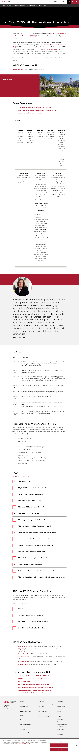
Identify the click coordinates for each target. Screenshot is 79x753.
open (69, 2)
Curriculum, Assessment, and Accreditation (25, 5)
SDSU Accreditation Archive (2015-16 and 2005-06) (34, 676)
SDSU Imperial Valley (42, 709)
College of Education (24, 706)
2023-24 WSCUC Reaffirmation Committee (33, 621)
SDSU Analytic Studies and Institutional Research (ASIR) (35, 687)
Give (63, 2)
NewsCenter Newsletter (62, 724)
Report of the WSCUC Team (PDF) (59, 91)
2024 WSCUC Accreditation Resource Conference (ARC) (35, 693)
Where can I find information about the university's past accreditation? (41, 577)
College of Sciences (24, 722)
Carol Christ (21, 646)
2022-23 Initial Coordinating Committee (32, 628)
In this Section (7, 5)
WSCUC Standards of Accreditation (45, 49)
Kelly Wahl (21, 649)
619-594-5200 (7, 705)
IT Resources (60, 734)
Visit (55, 2)
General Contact (60, 704)
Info (60, 2)
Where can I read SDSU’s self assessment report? (34, 526)
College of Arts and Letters (25, 704)
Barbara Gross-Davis (24, 654)
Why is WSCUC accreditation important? (32, 488)
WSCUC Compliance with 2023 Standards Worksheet (34, 690)
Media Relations (60, 726)
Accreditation (42, 5)
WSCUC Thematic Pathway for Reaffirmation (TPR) (33, 684)
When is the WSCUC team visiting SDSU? (32, 494)
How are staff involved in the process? (30, 564)
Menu (74, 2)
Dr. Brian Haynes (23, 664)
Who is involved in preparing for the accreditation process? (37, 532)
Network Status (60, 729)
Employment (60, 719)
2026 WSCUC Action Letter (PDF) (60, 87)
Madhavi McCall (17, 69)
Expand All (15, 476)
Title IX (58, 721)
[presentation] (21, 701)
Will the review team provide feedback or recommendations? (38, 571)
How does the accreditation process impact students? (35, 545)
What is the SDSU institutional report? (31, 507)
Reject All (59, 746)
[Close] (76, 745)
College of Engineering (24, 709)
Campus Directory (61, 706)
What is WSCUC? (24, 481)
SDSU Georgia (41, 706)
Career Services (60, 732)
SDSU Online (41, 714)
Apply (51, 2)
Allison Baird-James (24, 657)
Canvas (58, 714)
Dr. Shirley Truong (23, 662)
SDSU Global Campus (24, 727)
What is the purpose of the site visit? (30, 500)
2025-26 (21, 609)
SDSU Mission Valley (42, 711)
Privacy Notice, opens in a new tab (22, 743)
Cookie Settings (58, 742)
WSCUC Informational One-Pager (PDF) (30, 113)
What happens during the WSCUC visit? (31, 520)
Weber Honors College (24, 732)
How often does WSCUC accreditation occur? (33, 539)
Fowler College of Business (25, 724)
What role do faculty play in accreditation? (32, 558)
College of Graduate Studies (25, 711)
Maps (58, 709)
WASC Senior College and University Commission (33, 679)
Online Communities (61, 737)
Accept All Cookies (59, 750)
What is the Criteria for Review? (29, 513)
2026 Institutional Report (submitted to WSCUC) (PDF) (35, 107)
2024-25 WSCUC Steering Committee (31, 615)
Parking (59, 711)
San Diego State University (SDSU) (45, 704)
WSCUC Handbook (24, 682)
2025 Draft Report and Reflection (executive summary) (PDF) (37, 110)
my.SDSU (59, 716)
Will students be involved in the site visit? (32, 551)
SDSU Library (22, 729)
